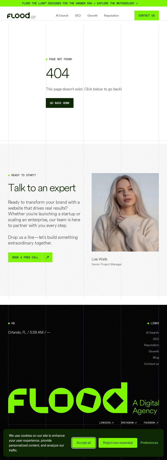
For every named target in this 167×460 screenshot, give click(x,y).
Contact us (151, 364)
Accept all (84, 443)
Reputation (111, 15)
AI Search (62, 15)
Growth (92, 15)
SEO (78, 15)
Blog (156, 357)
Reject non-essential (118, 443)
